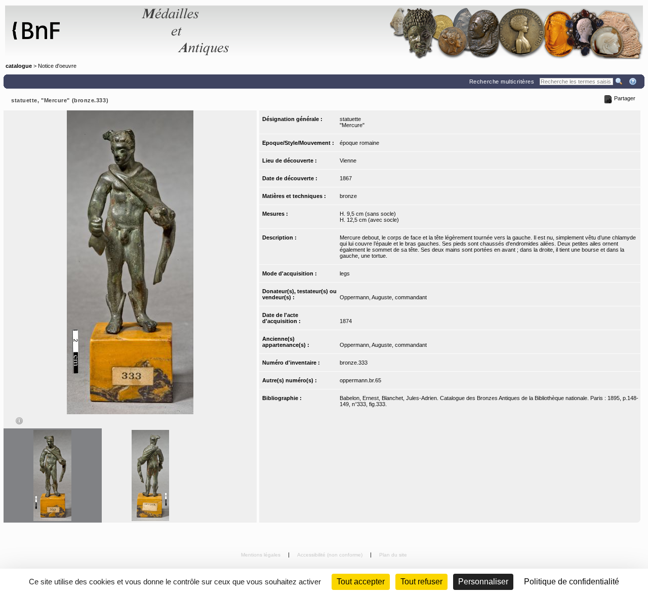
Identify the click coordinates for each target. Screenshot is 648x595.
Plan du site (393, 555)
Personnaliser (483, 581)
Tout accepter (361, 581)
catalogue (19, 66)
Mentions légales (261, 555)
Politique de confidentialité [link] (571, 581)
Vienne (348, 160)
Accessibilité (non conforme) (330, 555)
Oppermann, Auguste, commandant (383, 297)
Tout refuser (421, 581)
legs (345, 273)
